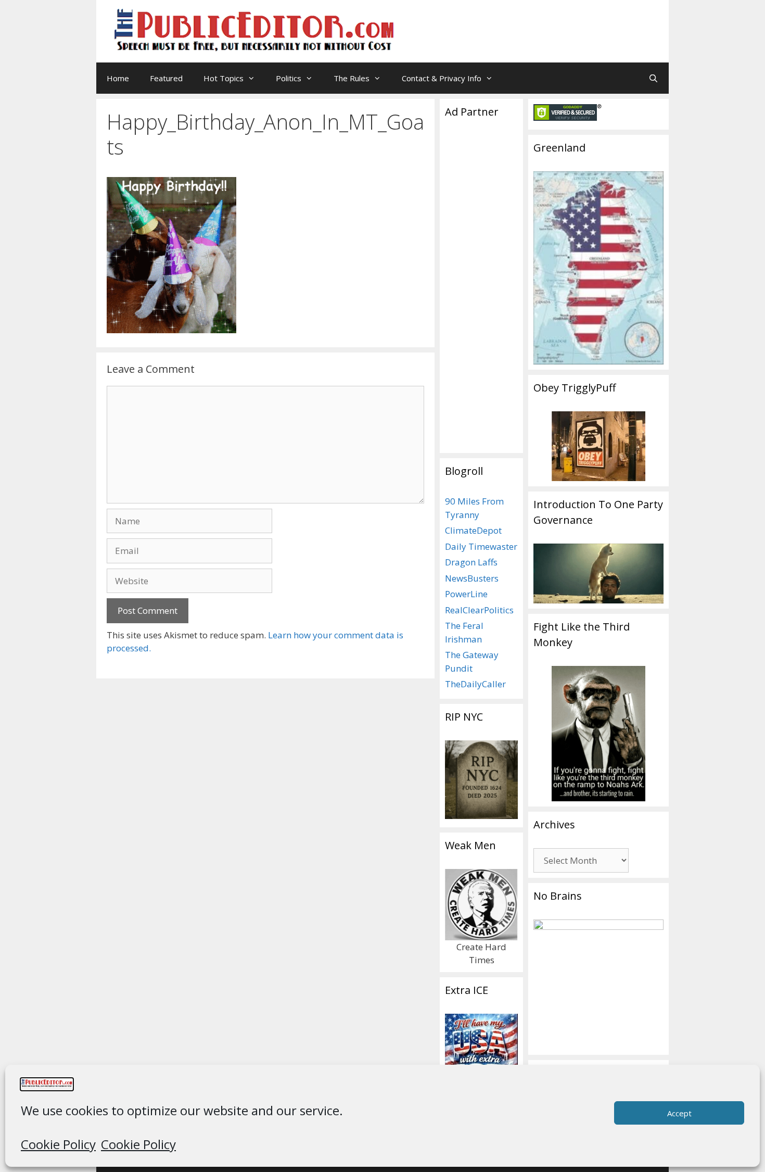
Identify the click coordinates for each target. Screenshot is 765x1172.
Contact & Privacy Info (441, 78)
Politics (288, 78)
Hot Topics (223, 78)
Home (118, 78)
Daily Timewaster (481, 546)
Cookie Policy (58, 1144)
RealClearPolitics (479, 610)
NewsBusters (472, 578)
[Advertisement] (531, 23)
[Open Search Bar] (653, 78)
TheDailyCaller (475, 684)
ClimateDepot (473, 530)
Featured (166, 78)
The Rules (351, 78)
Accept (679, 1113)
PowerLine (466, 594)
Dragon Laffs (471, 562)
